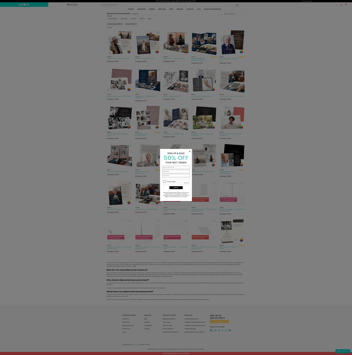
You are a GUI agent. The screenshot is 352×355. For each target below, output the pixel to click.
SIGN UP (176, 187)
